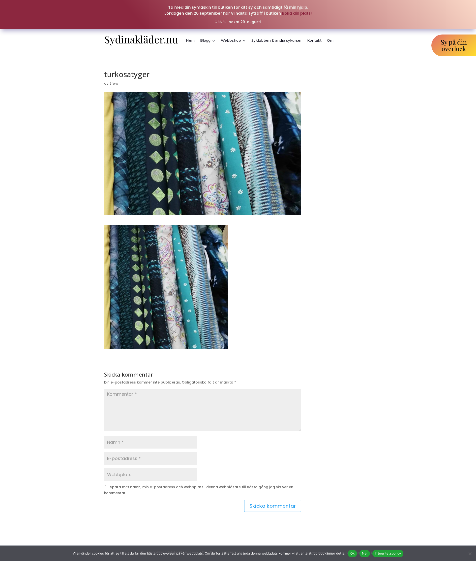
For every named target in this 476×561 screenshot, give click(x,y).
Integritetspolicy (388, 553)
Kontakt (314, 40)
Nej (364, 553)
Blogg (205, 40)
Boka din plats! (297, 13)
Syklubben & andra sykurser (276, 40)
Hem (190, 40)
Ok (352, 553)
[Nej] (469, 553)
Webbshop (231, 40)
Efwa (114, 83)
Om (330, 40)
